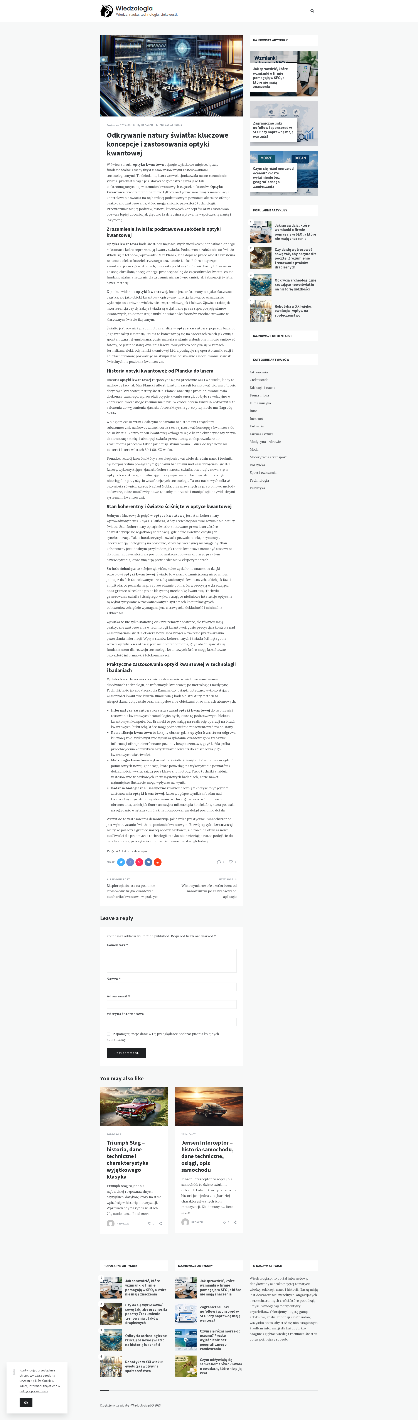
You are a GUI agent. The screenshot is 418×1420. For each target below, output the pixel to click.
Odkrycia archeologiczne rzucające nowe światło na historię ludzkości (295, 285)
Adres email (118, 996)
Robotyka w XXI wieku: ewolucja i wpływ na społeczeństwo (293, 311)
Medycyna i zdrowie (265, 442)
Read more (141, 1214)
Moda (254, 449)
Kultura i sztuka (261, 434)
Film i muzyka (260, 403)
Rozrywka (257, 465)
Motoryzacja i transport (268, 457)
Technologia (259, 480)
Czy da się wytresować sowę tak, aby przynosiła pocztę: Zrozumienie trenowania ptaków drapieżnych (296, 258)
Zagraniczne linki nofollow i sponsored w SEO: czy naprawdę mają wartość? (273, 130)
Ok (26, 1402)
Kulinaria (257, 426)
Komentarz (117, 945)
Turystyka (257, 488)
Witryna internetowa (125, 1014)
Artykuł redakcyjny (133, 851)
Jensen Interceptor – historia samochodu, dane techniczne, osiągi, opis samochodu (207, 1156)
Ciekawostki (259, 380)
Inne (253, 411)
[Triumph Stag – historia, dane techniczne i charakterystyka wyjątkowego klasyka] (106, 1115)
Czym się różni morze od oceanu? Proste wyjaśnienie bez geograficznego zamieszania (273, 177)
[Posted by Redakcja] (111, 1224)
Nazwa (114, 979)
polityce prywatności (34, 1391)
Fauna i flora (259, 395)
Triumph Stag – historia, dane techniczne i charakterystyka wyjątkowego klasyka (128, 1159)
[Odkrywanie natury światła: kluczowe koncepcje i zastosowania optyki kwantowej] (106, 104)
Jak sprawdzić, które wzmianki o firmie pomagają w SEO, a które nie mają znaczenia (270, 77)
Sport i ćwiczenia (263, 473)
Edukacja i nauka (171, 125)
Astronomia (259, 372)
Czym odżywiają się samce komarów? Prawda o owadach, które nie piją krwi (221, 1366)
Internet (256, 419)
